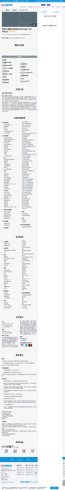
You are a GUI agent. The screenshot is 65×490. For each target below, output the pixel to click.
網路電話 (3, 1)
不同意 (24, 488)
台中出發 (38, 7)
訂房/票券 (58, 6)
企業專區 (50, 1)
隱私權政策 (42, 488)
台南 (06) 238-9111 (20, 472)
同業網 (56, 1)
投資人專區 (20, 459)
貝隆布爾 (14, 10)
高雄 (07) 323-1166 (20, 474)
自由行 (43, 6)
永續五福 (28, 459)
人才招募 (36, 459)
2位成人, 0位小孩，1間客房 (50, 16)
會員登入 (61, 1)
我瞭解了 (54, 488)
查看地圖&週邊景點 (25, 34)
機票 (53, 6)
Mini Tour (48, 6)
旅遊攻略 (38, 1)
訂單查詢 (44, 1)
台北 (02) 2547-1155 (21, 467)
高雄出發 (31, 7)
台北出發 (24, 7)
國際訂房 (8, 10)
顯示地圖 (19, 56)
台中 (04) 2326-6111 (21, 470)
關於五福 (12, 459)
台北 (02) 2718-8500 (30, 467)
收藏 (4, 34)
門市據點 (9, 1)
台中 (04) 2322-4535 (30, 470)
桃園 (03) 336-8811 (20, 469)
